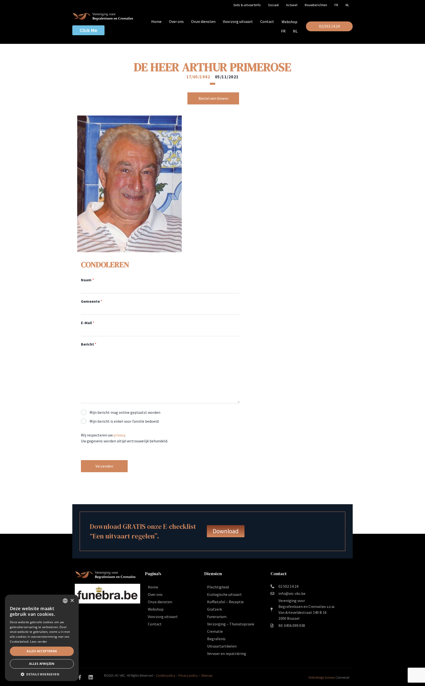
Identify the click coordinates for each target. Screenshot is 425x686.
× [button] (72, 600)
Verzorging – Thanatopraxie (230, 623)
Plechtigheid (218, 587)
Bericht (88, 344)
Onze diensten (203, 21)
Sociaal (273, 5)
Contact (267, 21)
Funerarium (217, 616)
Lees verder (38, 641)
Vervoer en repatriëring (226, 653)
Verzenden (104, 466)
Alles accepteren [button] (42, 651)
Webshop (289, 21)
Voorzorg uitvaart (238, 21)
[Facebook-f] (80, 677)
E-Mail (87, 322)
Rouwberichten (316, 5)
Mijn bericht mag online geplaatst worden (125, 412)
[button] (42, 674)
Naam (87, 279)
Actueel (291, 5)
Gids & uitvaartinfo (247, 5)
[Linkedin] (91, 677)
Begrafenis (216, 638)
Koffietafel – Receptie (225, 601)
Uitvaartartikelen (222, 646)
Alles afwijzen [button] (42, 664)
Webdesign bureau (321, 677)
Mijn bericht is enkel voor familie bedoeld (124, 421)
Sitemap (206, 675)
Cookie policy (165, 675)
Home (156, 21)
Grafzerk (214, 609)
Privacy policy (188, 675)
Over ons (176, 21)
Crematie (215, 631)
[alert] (42, 638)
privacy (119, 435)
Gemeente (91, 301)
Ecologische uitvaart (224, 594)
